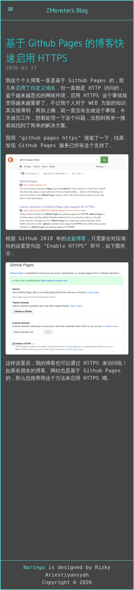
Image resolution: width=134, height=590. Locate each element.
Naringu (34, 567)
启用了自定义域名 (35, 88)
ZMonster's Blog (67, 10)
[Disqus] (67, 472)
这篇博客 (76, 238)
